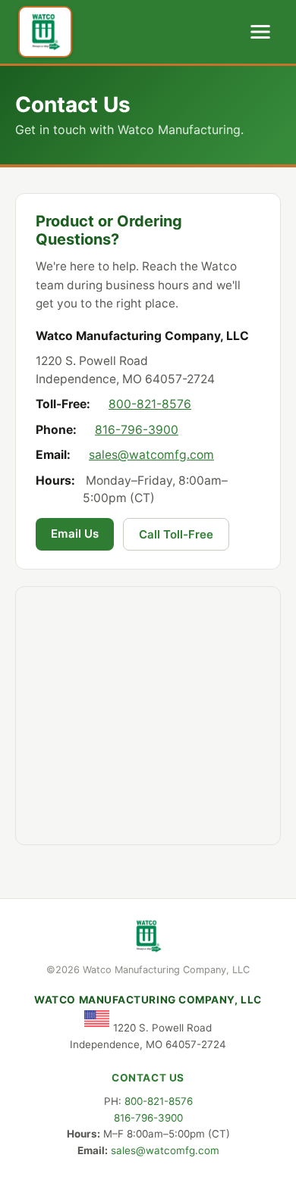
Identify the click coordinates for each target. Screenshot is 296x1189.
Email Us (75, 533)
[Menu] (260, 31)
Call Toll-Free (176, 534)
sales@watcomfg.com (151, 455)
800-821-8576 (150, 404)
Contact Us (148, 1078)
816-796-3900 (136, 430)
